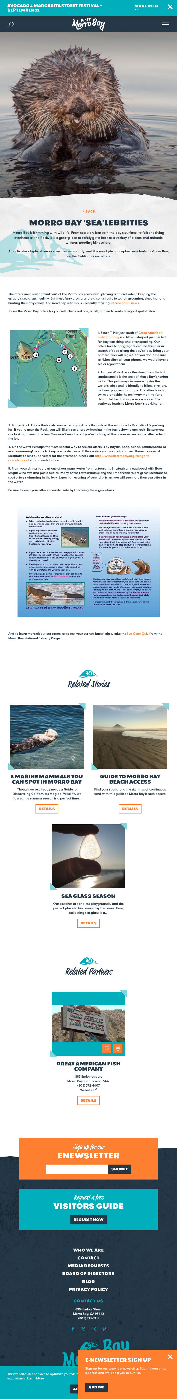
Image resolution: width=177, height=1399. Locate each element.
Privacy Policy (88, 1289)
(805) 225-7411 (88, 1318)
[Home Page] (88, 24)
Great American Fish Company (88, 1066)
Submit (119, 1169)
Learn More (35, 1378)
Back (91, 211)
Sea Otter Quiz (137, 634)
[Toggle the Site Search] (11, 24)
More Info (146, 6)
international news (124, 303)
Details (88, 1100)
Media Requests (88, 1265)
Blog (88, 1281)
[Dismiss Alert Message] (170, 7)
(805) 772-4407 (88, 1085)
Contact (88, 1258)
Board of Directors (88, 1273)
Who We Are (88, 1250)
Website (86, 1090)
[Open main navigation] (165, 24)
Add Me (96, 1387)
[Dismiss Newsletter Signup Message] (170, 1357)
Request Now (89, 1219)
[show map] (117, 1048)
